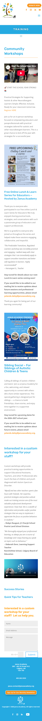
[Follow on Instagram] (31, 10)
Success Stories (14, 589)
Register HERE (10, 110)
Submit (31, 654)
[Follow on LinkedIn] (35, 10)
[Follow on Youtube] (40, 10)
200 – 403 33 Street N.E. (21, 666)
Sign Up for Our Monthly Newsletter (21, 692)
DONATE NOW (34, 5)
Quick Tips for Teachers (18, 597)
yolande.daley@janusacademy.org (19, 296)
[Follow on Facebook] (26, 10)
